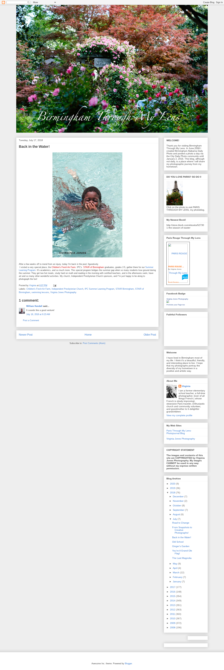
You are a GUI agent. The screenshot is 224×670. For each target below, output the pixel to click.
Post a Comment (31, 320)
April (175, 568)
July (175, 519)
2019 (173, 488)
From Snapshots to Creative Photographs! (182, 530)
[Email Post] (54, 285)
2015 (173, 596)
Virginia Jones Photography (63, 292)
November (178, 501)
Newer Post (25, 334)
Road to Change (180, 522)
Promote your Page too (175, 305)
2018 (173, 492)
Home (88, 334)
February (178, 577)
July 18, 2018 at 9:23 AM (38, 314)
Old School (177, 541)
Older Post (150, 334)
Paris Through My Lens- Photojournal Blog (179, 432)
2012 (173, 609)
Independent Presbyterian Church (67, 289)
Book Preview (173, 282)
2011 (173, 614)
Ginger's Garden (180, 546)
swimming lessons (40, 292)
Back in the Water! (181, 537)
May (175, 563)
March (176, 572)
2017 (173, 587)
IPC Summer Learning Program (99, 289)
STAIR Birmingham (125, 289)
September (179, 510)
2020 (173, 483)
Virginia (186, 386)
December (178, 496)
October (177, 505)
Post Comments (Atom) (94, 343)
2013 (173, 605)
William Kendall (34, 306)
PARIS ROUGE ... (176, 266)
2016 (173, 591)
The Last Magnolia (182, 558)
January (177, 581)
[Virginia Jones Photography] (167, 302)
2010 (173, 618)
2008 (173, 627)
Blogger (128, 663)
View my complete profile (179, 415)
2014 (173, 600)
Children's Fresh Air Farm (38, 289)
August (177, 514)
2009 (173, 623)
